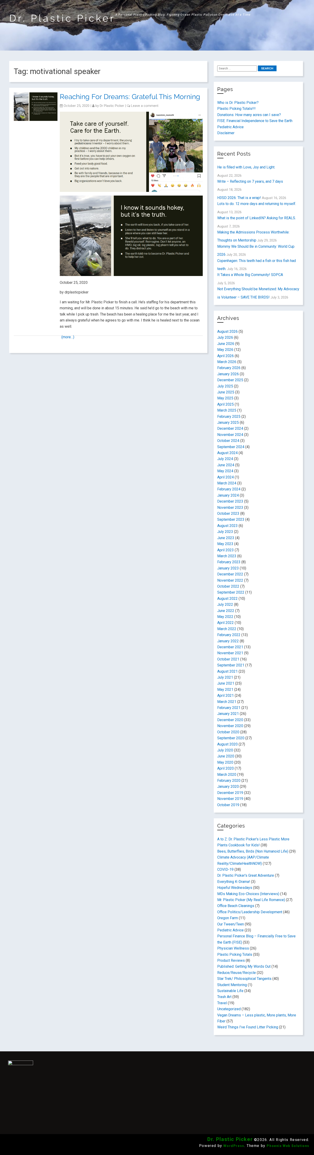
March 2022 (226, 629)
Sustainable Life (230, 991)
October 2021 (228, 659)
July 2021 (225, 677)
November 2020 (230, 726)
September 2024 (230, 447)
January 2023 (228, 568)
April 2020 (225, 768)
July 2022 (225, 604)
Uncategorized (229, 1009)
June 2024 (225, 465)
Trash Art (224, 997)
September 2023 (230, 519)
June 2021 (225, 683)
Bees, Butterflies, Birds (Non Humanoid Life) (252, 851)
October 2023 (228, 513)
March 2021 (226, 702)
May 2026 (225, 349)
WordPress (233, 1146)
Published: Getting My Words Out (244, 966)
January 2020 (228, 786)
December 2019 (230, 793)
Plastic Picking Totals (234, 954)
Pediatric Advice (230, 127)
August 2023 (227, 525)
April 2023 (225, 550)
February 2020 (228, 780)
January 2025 (228, 422)
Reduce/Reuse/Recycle (236, 972)
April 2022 (225, 622)
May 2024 (225, 471)
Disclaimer (225, 133)
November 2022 (230, 580)
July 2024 (225, 459)
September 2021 (230, 665)
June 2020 (225, 756)
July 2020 (225, 750)
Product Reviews (231, 960)
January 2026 (228, 374)
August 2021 (227, 671)
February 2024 (228, 489)
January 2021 (228, 713)
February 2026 (228, 368)
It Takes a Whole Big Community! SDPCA (250, 275)
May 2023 (225, 544)
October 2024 (228, 440)
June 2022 (225, 611)
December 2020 (230, 720)
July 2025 (225, 386)
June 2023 (225, 538)
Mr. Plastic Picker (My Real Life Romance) (251, 900)
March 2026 (226, 362)
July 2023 (225, 531)
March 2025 (226, 410)
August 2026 (227, 331)
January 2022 (228, 641)
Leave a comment (144, 106)
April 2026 (225, 356)
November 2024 (230, 434)
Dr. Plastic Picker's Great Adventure (245, 875)
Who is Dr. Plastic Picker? (238, 102)
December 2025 (230, 380)
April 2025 (225, 404)
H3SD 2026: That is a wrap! (239, 198)
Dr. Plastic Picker (62, 18)
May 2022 (225, 616)
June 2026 (225, 343)
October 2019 (228, 805)
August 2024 (227, 453)
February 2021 (228, 708)
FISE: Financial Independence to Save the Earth (254, 121)
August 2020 (227, 744)
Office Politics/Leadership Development (249, 912)
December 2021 (230, 647)
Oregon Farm (227, 918)
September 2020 (230, 738)
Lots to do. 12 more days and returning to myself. (256, 204)
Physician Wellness (233, 948)
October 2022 (228, 586)
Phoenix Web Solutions (288, 1146)
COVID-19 (225, 869)
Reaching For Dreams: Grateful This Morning (130, 97)
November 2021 (230, 653)
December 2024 (230, 428)
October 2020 (228, 732)
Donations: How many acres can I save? (249, 115)
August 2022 (227, 598)
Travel (222, 1003)
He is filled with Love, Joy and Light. (246, 167)
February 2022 (228, 635)
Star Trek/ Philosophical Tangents (244, 978)
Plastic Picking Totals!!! (236, 108)
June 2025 (225, 392)
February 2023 (228, 562)
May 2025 (225, 398)
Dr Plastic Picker (112, 106)
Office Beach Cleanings (235, 906)
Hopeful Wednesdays (234, 887)
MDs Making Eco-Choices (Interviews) (248, 894)
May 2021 (225, 689)
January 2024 (228, 495)
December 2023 (230, 501)
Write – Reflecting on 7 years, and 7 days (250, 181)
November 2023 (230, 507)
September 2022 (230, 592)
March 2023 (226, 556)
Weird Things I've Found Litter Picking (247, 1027)
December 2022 (230, 574)
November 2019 (230, 799)
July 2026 (225, 337)
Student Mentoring (232, 985)
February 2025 (228, 416)
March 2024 (226, 483)
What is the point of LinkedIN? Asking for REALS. (256, 218)
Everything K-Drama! (233, 881)
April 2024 (225, 477)
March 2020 (226, 774)
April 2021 (225, 695)
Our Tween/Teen (230, 924)
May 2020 (225, 762)
